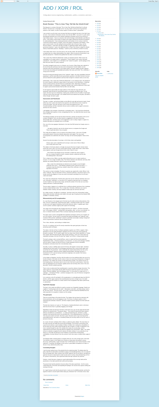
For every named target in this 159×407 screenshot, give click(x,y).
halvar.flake (99, 73)
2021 (98, 31)
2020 (98, 38)
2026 (98, 23)
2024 (98, 27)
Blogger (82, 396)
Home (67, 385)
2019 (98, 40)
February (100, 32)
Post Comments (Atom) (54, 387)
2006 (98, 65)
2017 (98, 44)
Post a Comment (49, 382)
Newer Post (46, 385)
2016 (98, 46)
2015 (98, 48)
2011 (98, 56)
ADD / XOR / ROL (63, 8)
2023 (98, 29)
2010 (98, 58)
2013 (98, 52)
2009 (98, 59)
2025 (98, 25)
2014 (98, 50)
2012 (98, 54)
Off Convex (110, 73)
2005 (98, 67)
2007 (98, 63)
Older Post (87, 385)
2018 (98, 42)
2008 (98, 61)
